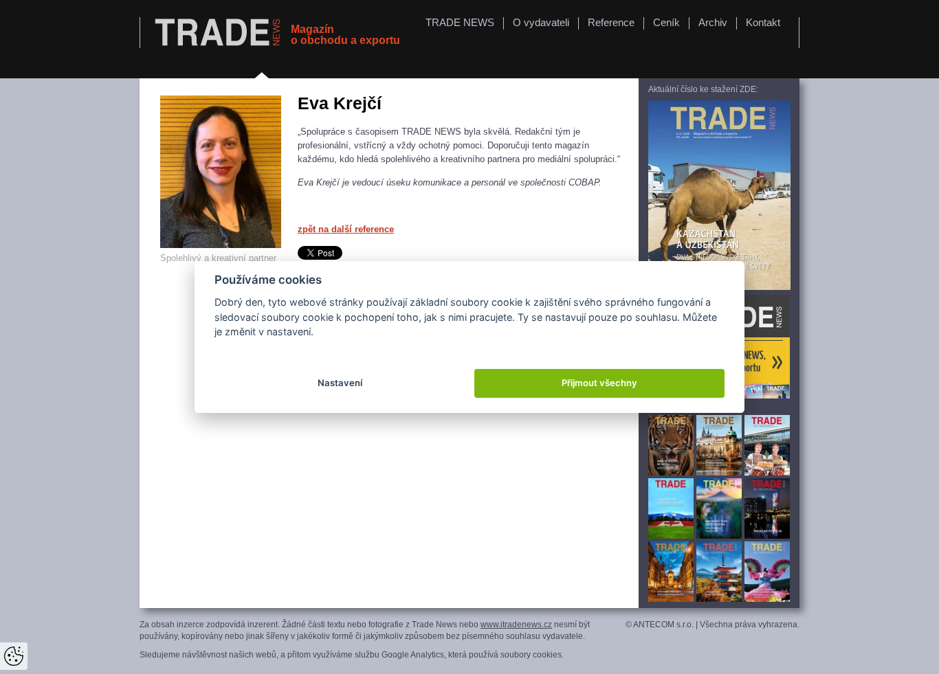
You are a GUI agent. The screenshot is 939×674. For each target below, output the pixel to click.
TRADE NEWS (460, 22)
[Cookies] (13, 656)
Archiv (712, 22)
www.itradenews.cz (516, 624)
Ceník (666, 22)
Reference (611, 22)
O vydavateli (541, 22)
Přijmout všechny (599, 382)
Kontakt (763, 22)
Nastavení (340, 382)
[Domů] (219, 33)
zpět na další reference (346, 229)
